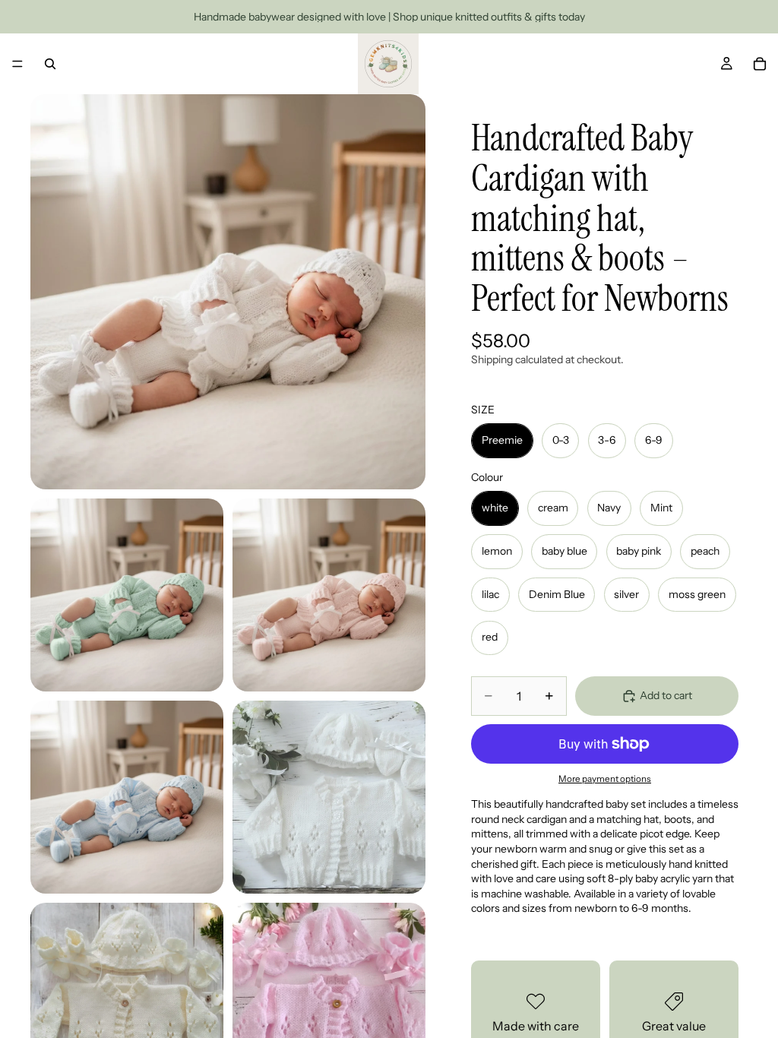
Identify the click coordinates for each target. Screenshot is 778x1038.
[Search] (50, 64)
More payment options (604, 779)
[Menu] (17, 63)
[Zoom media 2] (126, 594)
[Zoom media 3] (328, 594)
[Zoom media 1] (227, 291)
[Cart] (759, 64)
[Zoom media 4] (126, 797)
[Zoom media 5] (328, 797)
